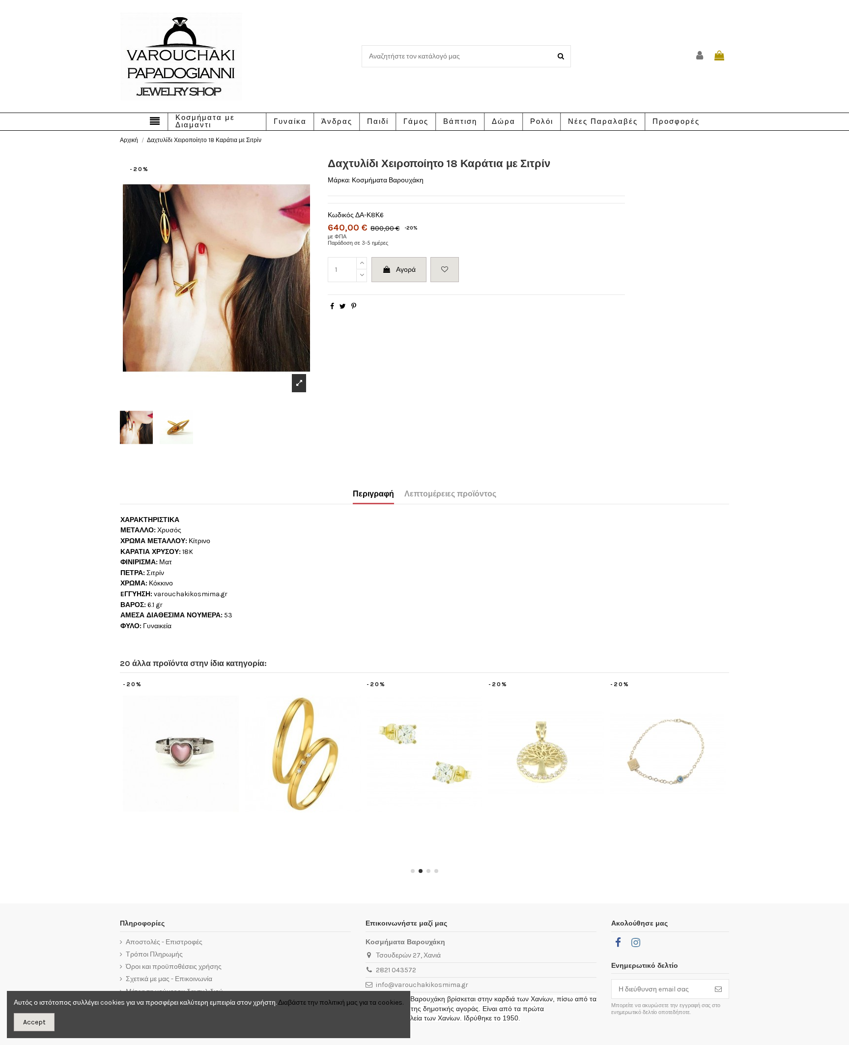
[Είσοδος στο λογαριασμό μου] (700, 56)
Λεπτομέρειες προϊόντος (450, 493)
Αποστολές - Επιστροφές (164, 942)
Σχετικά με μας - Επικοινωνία (169, 979)
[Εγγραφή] (718, 989)
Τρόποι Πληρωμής (154, 954)
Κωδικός (341, 215)
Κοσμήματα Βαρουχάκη (388, 180)
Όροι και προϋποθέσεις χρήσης (174, 966)
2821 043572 (396, 970)
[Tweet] (343, 306)
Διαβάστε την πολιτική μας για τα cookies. (340, 1002)
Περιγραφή (373, 493)
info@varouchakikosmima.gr (422, 985)
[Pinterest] (353, 306)
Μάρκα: (339, 180)
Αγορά (406, 269)
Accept (34, 1022)
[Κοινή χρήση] (332, 306)
